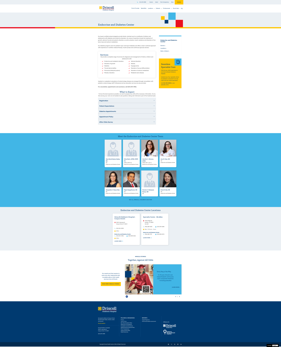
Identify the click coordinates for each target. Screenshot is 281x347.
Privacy (122, 319)
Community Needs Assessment (149, 321)
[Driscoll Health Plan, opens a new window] (169, 326)
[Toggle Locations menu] (154, 8)
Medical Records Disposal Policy (128, 327)
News (172, 2)
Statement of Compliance (126, 324)
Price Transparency (164, 2)
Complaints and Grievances (127, 325)
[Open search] (182, 8)
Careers (151, 2)
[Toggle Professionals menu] (171, 8)
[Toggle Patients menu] (161, 8)
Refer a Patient (164, 51)
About (156, 2)
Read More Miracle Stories (110, 284)
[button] (175, 296)
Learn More (118, 241)
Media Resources (124, 332)
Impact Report (145, 319)
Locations (163, 48)
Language (269, 345)
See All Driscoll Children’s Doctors (140, 199)
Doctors (162, 45)
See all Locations (101, 323)
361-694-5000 (142, 2)
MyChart (179, 2)
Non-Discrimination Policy (126, 322)
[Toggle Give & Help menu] (180, 8)
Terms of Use (124, 321)
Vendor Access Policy (125, 330)
